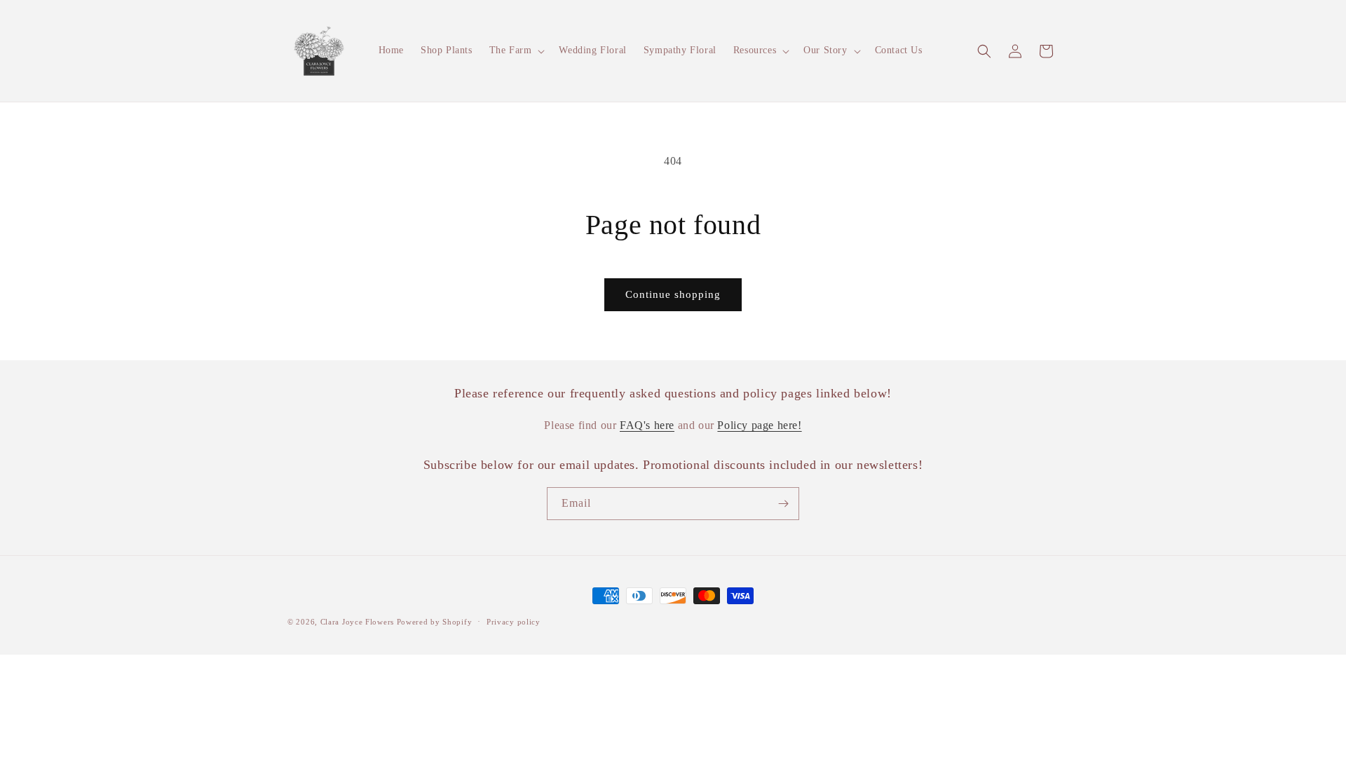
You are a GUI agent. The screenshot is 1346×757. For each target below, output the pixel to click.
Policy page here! (759, 425)
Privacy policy (514, 622)
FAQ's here (647, 425)
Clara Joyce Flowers (357, 622)
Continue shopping (673, 294)
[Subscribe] (783, 503)
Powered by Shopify (435, 622)
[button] (516, 50)
